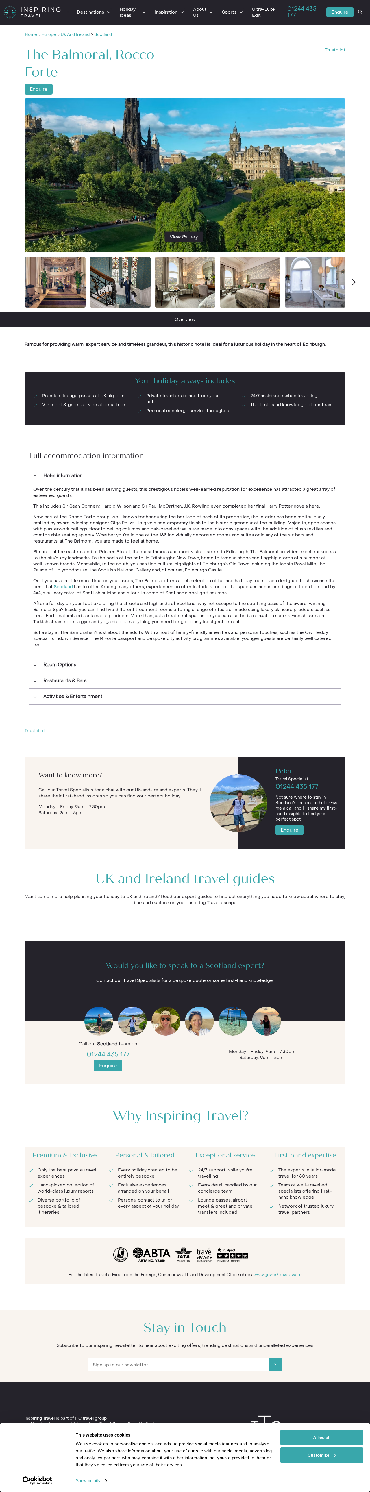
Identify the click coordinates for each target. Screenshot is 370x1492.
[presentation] (353, 282)
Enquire (340, 12)
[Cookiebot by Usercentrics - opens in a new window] (37, 1480)
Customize (318, 1454)
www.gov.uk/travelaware (278, 1275)
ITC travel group (91, 1418)
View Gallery (184, 237)
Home (31, 34)
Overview (185, 319)
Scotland (103, 34)
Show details (88, 1480)
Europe (49, 34)
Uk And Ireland (75, 34)
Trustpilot (335, 50)
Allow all (321, 1437)
